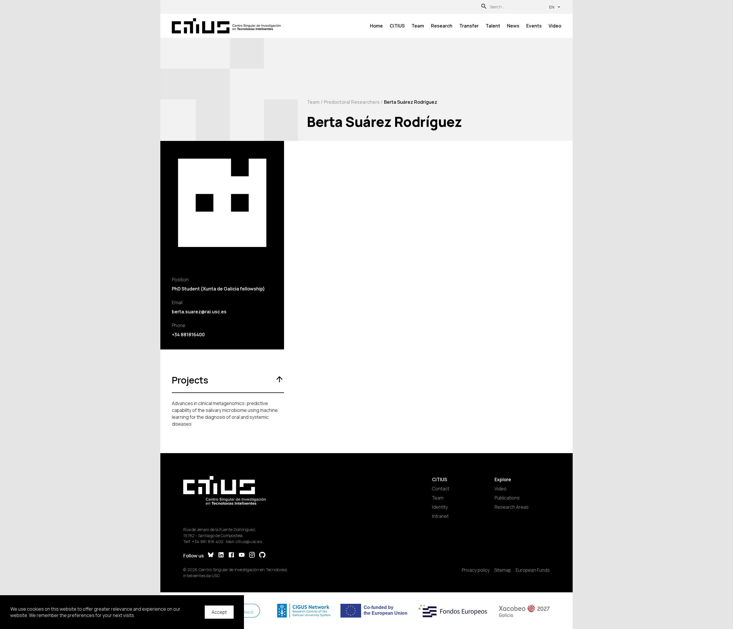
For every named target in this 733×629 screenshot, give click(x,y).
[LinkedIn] (221, 555)
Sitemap (502, 570)
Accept (219, 612)
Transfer (469, 26)
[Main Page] (226, 26)
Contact (440, 488)
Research (441, 26)
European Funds (533, 570)
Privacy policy (476, 570)
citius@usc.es (249, 541)
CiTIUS (397, 26)
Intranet (440, 516)
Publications (507, 498)
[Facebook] (231, 555)
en (551, 7)
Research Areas (511, 507)
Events (534, 26)
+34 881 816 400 (208, 541)
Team (417, 26)
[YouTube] (241, 555)
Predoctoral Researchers (352, 102)
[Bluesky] (210, 555)
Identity (440, 507)
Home (376, 26)
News (513, 26)
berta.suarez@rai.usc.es (199, 311)
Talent (493, 26)
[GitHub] (262, 555)
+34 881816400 (188, 334)
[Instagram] (252, 555)
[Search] (483, 7)
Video (555, 26)
